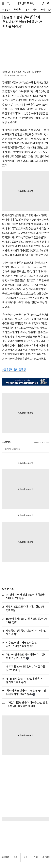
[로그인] (48, 3)
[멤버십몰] (25, 382)
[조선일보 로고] (25, 3)
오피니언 (5, 857)
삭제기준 (45, 442)
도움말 (37, 442)
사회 (36, 857)
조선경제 (46, 857)
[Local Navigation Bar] (3, 3)
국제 (25, 857)
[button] (3, 3)
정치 (15, 857)
